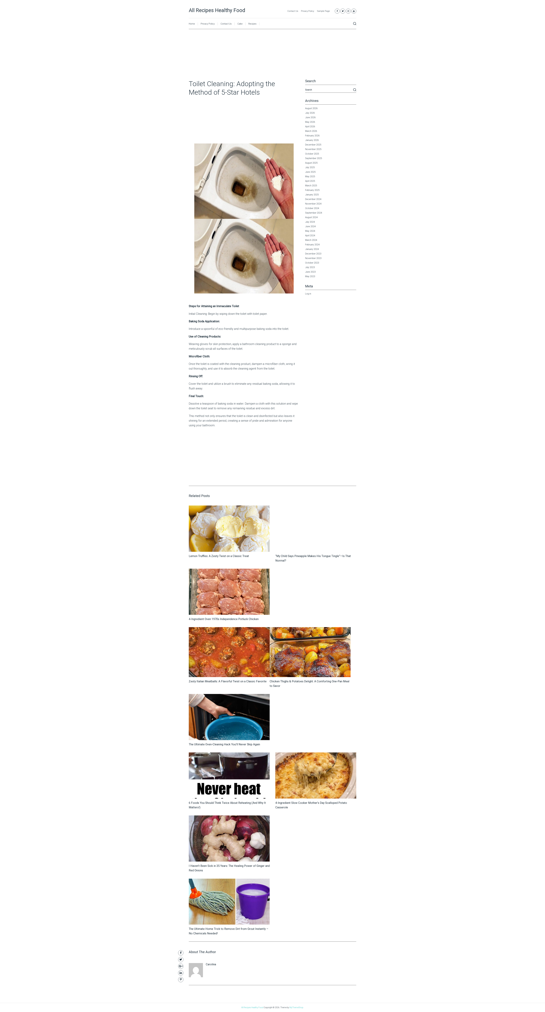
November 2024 (313, 203)
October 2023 (312, 262)
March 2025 (311, 185)
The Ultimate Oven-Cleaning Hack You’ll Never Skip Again (224, 744)
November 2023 (313, 258)
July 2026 (310, 113)
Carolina (211, 964)
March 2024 (311, 240)
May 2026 (310, 122)
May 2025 (310, 176)
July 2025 (310, 167)
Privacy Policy (307, 11)
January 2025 (312, 194)
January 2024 (312, 249)
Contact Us (292, 11)
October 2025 (312, 153)
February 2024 (312, 244)
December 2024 (313, 199)
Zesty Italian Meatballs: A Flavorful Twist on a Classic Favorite (228, 681)
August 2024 (311, 217)
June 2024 (310, 226)
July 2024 (310, 222)
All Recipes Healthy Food (217, 10)
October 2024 (312, 208)
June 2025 (310, 172)
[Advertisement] (272, 58)
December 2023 (313, 253)
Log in (308, 293)
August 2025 (311, 162)
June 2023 (310, 271)
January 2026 (312, 140)
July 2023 (310, 267)
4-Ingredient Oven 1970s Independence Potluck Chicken (224, 619)
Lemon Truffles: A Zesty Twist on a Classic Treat (219, 556)
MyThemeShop (296, 1007)
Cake (240, 23)
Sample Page (323, 11)
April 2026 (310, 126)
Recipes (252, 23)
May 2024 (310, 231)
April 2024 (310, 235)
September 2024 (313, 212)
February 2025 (312, 190)
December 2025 (313, 144)
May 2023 (310, 276)
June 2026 (310, 117)
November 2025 (313, 149)
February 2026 (312, 135)
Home (192, 23)
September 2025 (313, 158)
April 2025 (310, 181)
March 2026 (311, 131)
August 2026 (311, 108)
